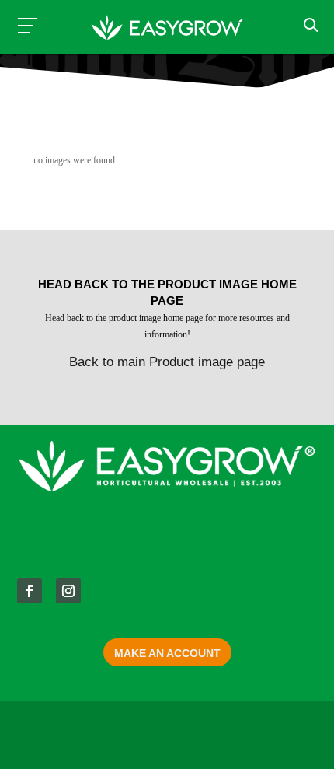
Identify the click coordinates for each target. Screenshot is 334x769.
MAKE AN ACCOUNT (167, 653)
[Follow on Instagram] (68, 590)
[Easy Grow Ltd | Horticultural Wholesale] (166, 30)
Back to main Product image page (167, 362)
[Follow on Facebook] (29, 590)
